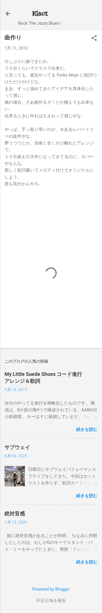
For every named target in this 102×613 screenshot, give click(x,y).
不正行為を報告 (51, 600)
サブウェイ (17, 447)
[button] (94, 38)
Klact (40, 13)
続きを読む (86, 429)
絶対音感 (15, 513)
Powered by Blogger (51, 589)
